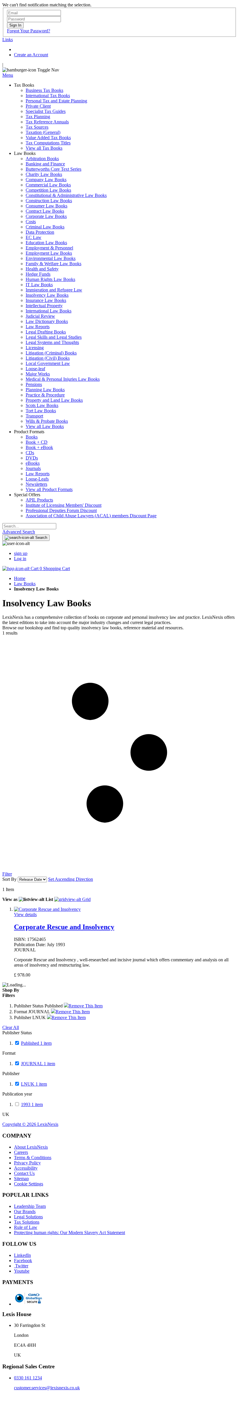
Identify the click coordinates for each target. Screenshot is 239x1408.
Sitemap (21, 1178)
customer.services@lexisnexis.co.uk (47, 1387)
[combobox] (29, 526)
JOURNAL (38, 1063)
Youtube (21, 1271)
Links (7, 39)
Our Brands (25, 1211)
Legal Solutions (28, 1216)
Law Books (25, 583)
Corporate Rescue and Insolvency (64, 927)
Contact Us (24, 1173)
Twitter (21, 1265)
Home (19, 578)
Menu (7, 75)
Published (36, 1043)
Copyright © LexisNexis (30, 1124)
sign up (20, 553)
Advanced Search (18, 531)
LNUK (34, 1084)
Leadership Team (30, 1206)
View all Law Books (45, 426)
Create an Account (31, 54)
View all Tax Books (44, 148)
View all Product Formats (49, 489)
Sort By (9, 879)
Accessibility (26, 1168)
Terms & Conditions (32, 1157)
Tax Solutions (26, 1222)
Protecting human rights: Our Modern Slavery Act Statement (69, 1232)
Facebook (23, 1260)
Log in (20, 558)
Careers (21, 1152)
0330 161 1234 (28, 1377)
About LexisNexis (31, 1147)
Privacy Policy (27, 1162)
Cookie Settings (28, 1183)
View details (25, 914)
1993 (32, 1104)
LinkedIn (22, 1255)
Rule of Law (25, 1227)
